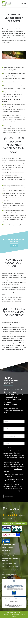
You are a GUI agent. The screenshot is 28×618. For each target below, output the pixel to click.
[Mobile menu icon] (25, 3)
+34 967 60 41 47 (12, 553)
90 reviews (22, 515)
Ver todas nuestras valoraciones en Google (14, 523)
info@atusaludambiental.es (12, 558)
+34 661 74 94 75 (10, 556)
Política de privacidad (14, 614)
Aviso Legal (5, 614)
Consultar (14, 245)
